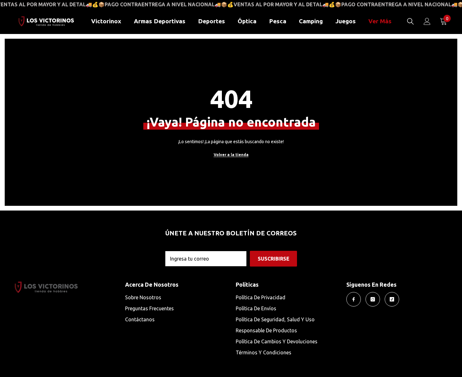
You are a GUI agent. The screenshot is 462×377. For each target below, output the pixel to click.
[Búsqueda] (410, 21)
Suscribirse (273, 259)
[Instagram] (373, 299)
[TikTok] (392, 299)
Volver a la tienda (231, 155)
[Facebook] (353, 299)
